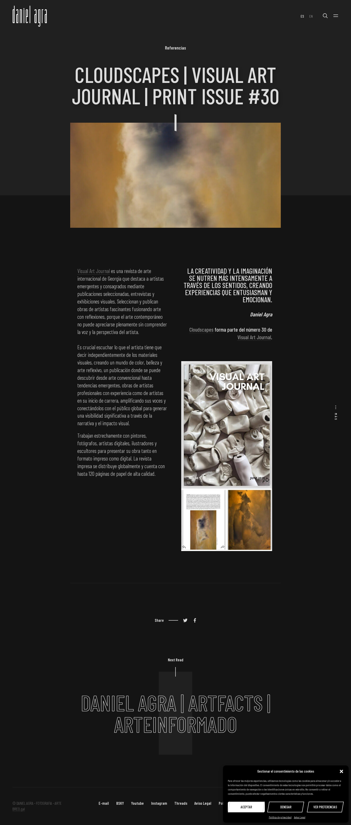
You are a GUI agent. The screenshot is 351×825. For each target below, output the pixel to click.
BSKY (120, 803)
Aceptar (246, 807)
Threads (180, 803)
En (311, 16)
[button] (341, 771)
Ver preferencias (325, 807)
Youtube (137, 803)
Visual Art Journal (93, 271)
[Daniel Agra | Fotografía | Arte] (30, 16)
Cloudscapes (201, 329)
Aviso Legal (299, 817)
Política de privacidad (280, 817)
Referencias (175, 48)
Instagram (159, 803)
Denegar (286, 807)
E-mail (104, 803)
